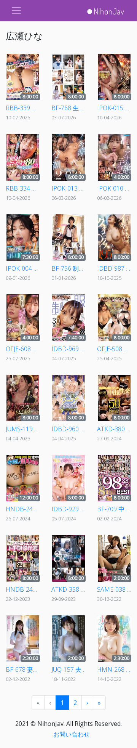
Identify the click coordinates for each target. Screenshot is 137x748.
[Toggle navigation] (16, 10)
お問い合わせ (71, 734)
